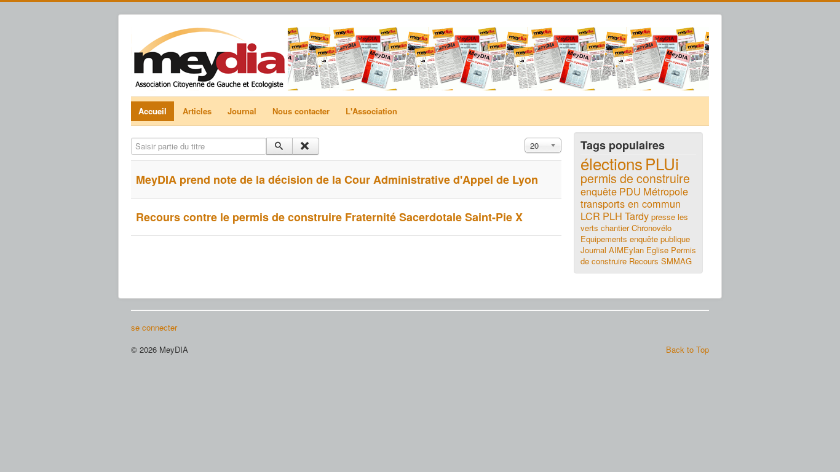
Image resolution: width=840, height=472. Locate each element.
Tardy (637, 215)
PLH (612, 215)
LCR (590, 215)
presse (663, 216)
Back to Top (687, 349)
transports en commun (630, 203)
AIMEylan (626, 250)
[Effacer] (305, 146)
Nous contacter (301, 111)
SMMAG (676, 261)
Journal (242, 111)
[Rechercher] (279, 146)
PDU (630, 191)
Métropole (665, 191)
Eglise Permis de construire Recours (638, 255)
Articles (197, 111)
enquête (598, 191)
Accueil (152, 111)
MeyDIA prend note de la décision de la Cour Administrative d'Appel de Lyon (337, 179)
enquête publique (660, 239)
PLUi (662, 163)
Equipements (603, 239)
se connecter (154, 327)
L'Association (371, 111)
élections (611, 163)
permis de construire (635, 178)
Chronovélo (652, 228)
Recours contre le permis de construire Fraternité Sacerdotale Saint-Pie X (329, 217)
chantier (615, 228)
